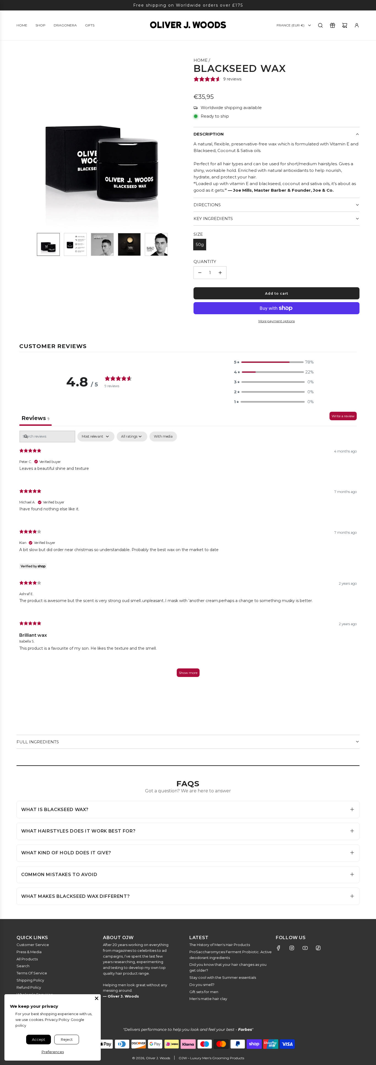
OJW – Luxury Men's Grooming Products (211, 1058)
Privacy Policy (57, 1019)
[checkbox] (163, 436)
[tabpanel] (188, 556)
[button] (21, 142)
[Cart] (345, 25)
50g (200, 244)
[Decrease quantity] (200, 273)
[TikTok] (318, 948)
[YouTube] (305, 948)
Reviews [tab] (35, 418)
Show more (188, 673)
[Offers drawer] (332, 25)
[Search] (320, 25)
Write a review (343, 416)
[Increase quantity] (220, 273)
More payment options (276, 321)
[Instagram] (292, 948)
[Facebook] (279, 948)
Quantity (205, 261)
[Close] (96, 998)
